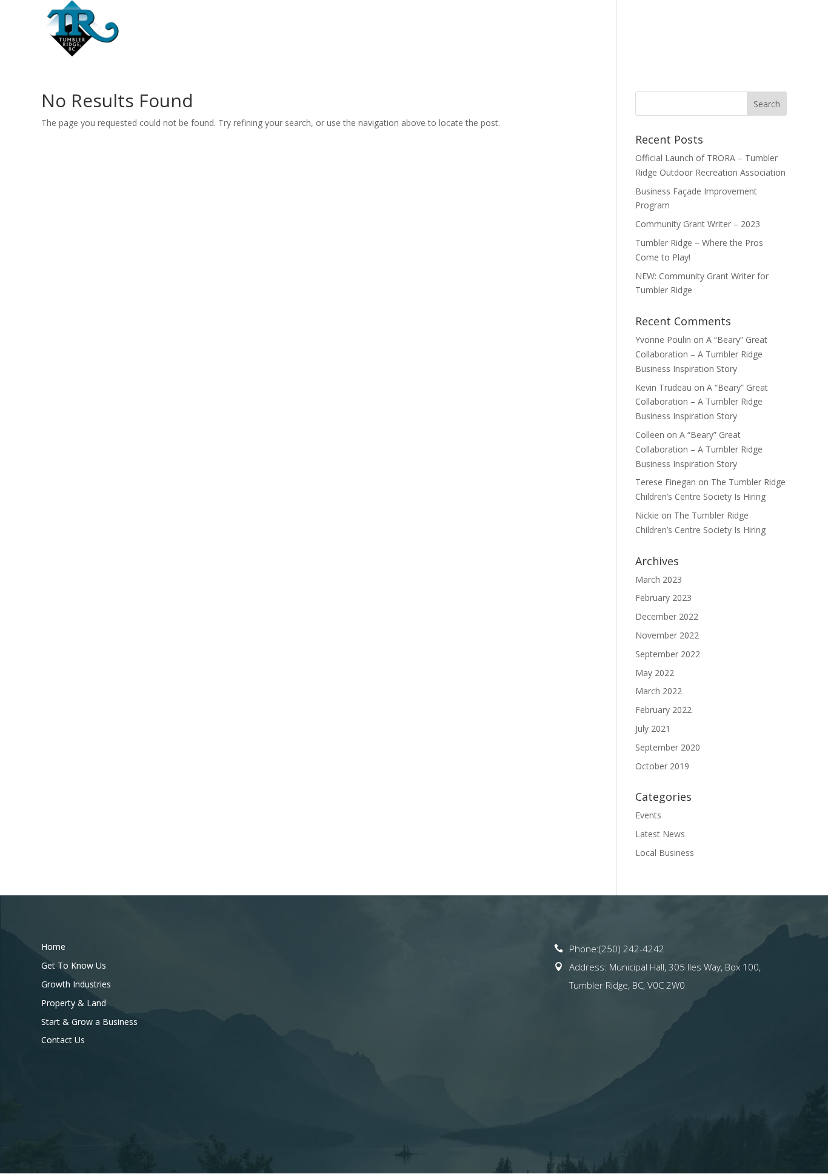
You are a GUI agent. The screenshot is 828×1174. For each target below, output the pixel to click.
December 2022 (666, 616)
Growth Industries (76, 984)
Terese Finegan (665, 482)
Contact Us (760, 29)
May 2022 (654, 672)
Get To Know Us (322, 29)
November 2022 (667, 635)
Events (648, 815)
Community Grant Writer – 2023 (697, 224)
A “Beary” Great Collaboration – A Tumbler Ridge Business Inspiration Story (701, 354)
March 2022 (658, 691)
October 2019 (662, 766)
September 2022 (667, 654)
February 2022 (663, 709)
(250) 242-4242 (631, 949)
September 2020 (667, 747)
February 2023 (663, 597)
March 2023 (658, 579)
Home (257, 29)
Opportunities (421, 29)
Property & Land (522, 29)
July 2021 (652, 728)
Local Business (664, 852)
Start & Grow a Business (647, 29)
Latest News (660, 834)
